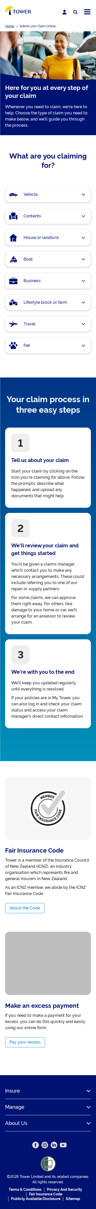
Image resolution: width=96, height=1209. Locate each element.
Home (9, 26)
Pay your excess (25, 1042)
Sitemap (73, 1199)
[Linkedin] (54, 1145)
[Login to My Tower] (64, 12)
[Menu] (87, 12)
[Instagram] (44, 1145)
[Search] (75, 12)
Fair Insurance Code (45, 1194)
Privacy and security (64, 1189)
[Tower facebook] (35, 1145)
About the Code (24, 908)
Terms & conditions (25, 1189)
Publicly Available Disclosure (35, 1199)
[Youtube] (63, 1145)
